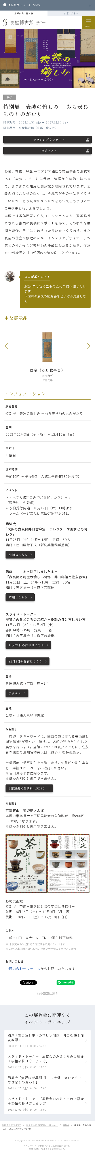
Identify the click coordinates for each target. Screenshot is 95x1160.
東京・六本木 (71, 13)
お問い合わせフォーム (23, 968)
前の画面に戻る (47, 993)
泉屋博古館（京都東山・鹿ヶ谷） (42, 1125)
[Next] (88, 346)
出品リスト (49, 151)
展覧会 (66, 1125)
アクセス (15, 693)
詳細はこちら (18, 555)
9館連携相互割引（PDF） (27, 788)
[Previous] (6, 346)
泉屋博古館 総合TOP (11, 1125)
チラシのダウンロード (49, 140)
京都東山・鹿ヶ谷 (23, 13)
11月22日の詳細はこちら (26, 645)
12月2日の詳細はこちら (26, 661)
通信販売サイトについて (24, 5)
